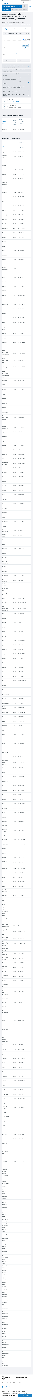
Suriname (4, 1071)
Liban (3, 680)
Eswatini (4, 450)
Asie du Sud (5, 1234)
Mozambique (5, 785)
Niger (3, 812)
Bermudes (4, 255)
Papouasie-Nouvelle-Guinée (5, 863)
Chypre (4, 333)
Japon (3, 640)
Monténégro (5, 781)
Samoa (4, 1002)
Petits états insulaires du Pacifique (5, 1318)
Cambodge (5, 304)
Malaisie (4, 716)
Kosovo (4, 662)
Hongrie (4, 553)
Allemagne (4, 170)
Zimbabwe (4, 1161)
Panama (4, 857)
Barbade (4, 232)
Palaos (4, 853)
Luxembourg (5, 703)
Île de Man (4, 557)
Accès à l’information (10, 1391)
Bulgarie (4, 286)
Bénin (3, 250)
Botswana (4, 273)
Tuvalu (4, 1125)
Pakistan (4, 848)
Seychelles (4, 1025)
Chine (3, 322)
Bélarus (4, 237)
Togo (3, 1098)
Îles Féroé (4, 571)
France (4, 476)
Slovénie (4, 1045)
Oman (3, 835)
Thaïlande (4, 1089)
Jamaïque (4, 636)
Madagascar (5, 712)
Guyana (4, 539)
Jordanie (4, 645)
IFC (11, 1382)
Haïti (3, 544)
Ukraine (4, 1130)
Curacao (4, 398)
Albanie (4, 161)
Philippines (5, 881)
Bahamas (4, 219)
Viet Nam (4, 1148)
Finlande (4, 472)
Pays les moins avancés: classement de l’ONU (5, 1286)
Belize (3, 246)
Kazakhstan (5, 649)
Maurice (4, 748)
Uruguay (4, 1134)
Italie (3, 631)
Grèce (3, 503)
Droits (3, 1391)
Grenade (4, 508)
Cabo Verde (5, 300)
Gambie (4, 485)
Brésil (3, 277)
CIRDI (19, 1382)
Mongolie (4, 776)
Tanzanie (4, 1080)
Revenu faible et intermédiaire (5, 1342)
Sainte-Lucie (5, 998)
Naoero (4, 799)
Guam (3, 517)
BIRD (3, 1382)
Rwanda (4, 971)
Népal (3, 803)
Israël (3, 627)
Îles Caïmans (5, 566)
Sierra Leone (5, 1029)
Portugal (4, 895)
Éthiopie (4, 459)
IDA (7, 1382)
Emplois (18, 1391)
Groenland (5, 512)
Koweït (4, 667)
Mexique (4, 757)
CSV (10, 101)
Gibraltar (4, 499)
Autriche (4, 210)
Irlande (4, 618)
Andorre (4, 174)
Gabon (4, 481)
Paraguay (4, 868)
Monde (4, 1166)
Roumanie (4, 962)
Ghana (4, 494)
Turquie (4, 1121)
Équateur (4, 432)
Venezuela (4, 1143)
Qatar (3, 904)
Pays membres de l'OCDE (4, 1294)
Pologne (4, 886)
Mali (3, 730)
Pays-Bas (4, 873)
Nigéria (4, 817)
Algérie (4, 165)
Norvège (4, 821)
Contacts (23, 1391)
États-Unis (4, 454)
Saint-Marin (5, 980)
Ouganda (4, 839)
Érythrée (4, 436)
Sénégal (4, 1016)
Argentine (4, 192)
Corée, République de (5, 366)
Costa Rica (4, 380)
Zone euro (4, 1328)
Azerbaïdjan (5, 215)
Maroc (3, 743)
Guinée (4, 526)
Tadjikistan (4, 1076)
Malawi (4, 721)
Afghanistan (5, 152)
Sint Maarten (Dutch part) (5, 1039)
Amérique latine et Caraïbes (4, 1202)
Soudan (4, 1049)
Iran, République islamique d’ (5, 608)
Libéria (4, 685)
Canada (4, 313)
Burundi (4, 295)
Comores (4, 346)
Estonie (4, 445)
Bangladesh (5, 228)
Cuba (3, 394)
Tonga (3, 1103)
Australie (4, 206)
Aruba (3, 201)
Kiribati (4, 658)
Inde (3, 598)
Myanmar (4, 790)
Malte (3, 734)
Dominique (5, 412)
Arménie (4, 197)
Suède (3, 1062)
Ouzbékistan (5, 844)
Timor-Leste (5, 1094)
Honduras (4, 548)
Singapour (4, 1034)
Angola (4, 179)
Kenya (3, 654)
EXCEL (17, 101)
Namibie (4, 794)
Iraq (3, 613)
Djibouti (4, 407)
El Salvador (5, 423)
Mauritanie (5, 752)
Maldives (4, 725)
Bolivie (4, 264)
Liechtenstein (5, 694)
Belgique (4, 241)
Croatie (4, 389)
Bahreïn (4, 223)
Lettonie (4, 676)
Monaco (4, 772)
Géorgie (4, 490)
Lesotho (4, 672)
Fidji (3, 468)
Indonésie (4, 129)
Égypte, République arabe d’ (5, 417)
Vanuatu (4, 1139)
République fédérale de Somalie (5, 943)
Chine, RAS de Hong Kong (5, 327)
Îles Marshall (5, 575)
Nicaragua (4, 808)
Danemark (4, 403)
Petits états (5, 1308)
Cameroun (5, 309)
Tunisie (4, 1112)
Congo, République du (5, 360)
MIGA (14, 1382)
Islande (4, 622)
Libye (3, 689)
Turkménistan (5, 1116)
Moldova (4, 768)
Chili (3, 318)
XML (13, 101)
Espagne (4, 441)
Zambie (4, 1157)
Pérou (3, 877)
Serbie (3, 1020)
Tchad (3, 1085)
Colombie (4, 342)
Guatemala (5, 521)
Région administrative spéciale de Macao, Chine (5, 911)
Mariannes (4, 739)
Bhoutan (4, 259)
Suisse (3, 1067)
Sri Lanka (4, 1058)
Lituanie (4, 698)
